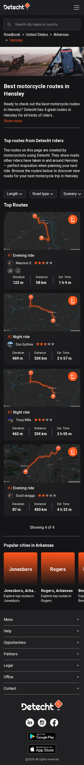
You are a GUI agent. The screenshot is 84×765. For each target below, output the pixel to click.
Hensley (16, 40)
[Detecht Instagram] (42, 723)
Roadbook (12, 34)
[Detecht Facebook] (54, 723)
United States (37, 34)
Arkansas (61, 34)
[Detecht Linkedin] (30, 723)
